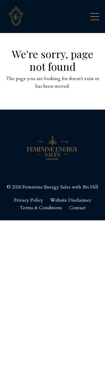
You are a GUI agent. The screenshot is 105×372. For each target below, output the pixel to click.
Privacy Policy (28, 200)
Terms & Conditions (41, 208)
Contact (77, 208)
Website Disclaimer (70, 200)
